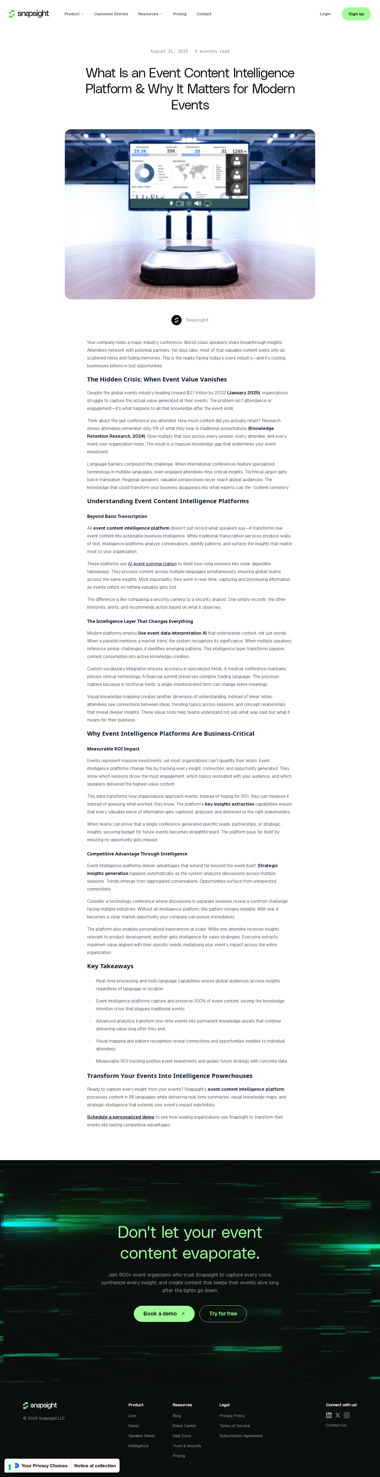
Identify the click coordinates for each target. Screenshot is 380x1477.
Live (132, 1415)
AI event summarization (152, 564)
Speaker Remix (142, 1435)
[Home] (40, 1405)
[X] (337, 1415)
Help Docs (182, 1435)
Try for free (223, 1313)
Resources (148, 13)
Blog (177, 1415)
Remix (134, 1425)
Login (325, 13)
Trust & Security (187, 1445)
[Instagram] (346, 1415)
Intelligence (139, 1445)
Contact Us (336, 1425)
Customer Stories (111, 13)
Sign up (356, 13)
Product (72, 13)
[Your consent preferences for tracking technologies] (9, 1467)
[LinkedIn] (329, 1415)
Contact (203, 13)
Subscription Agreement (240, 1435)
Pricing (179, 13)
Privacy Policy (232, 1415)
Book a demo (160, 1313)
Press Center (184, 1425)
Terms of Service (234, 1425)
